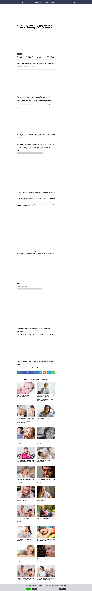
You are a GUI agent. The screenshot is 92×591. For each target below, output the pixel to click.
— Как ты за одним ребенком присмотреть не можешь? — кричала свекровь (25, 520)
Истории (61, 2)
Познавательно (45, 2)
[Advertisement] (46, 12)
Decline (34, 588)
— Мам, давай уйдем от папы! (43, 418)
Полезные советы (54, 2)
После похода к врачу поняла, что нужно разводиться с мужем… (25, 500)
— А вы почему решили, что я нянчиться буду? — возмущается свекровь (25, 579)
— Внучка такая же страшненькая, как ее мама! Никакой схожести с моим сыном (25, 461)
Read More (28, 586)
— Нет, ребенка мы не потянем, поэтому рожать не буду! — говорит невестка (25, 480)
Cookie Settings (62, 588)
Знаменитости (38, 2)
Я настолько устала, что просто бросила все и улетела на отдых (46, 540)
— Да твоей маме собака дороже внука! (46, 518)
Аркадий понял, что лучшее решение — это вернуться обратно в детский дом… (45, 441)
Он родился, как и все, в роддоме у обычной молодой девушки (24, 396)
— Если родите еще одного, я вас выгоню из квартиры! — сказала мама (46, 579)
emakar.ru (20, 2)
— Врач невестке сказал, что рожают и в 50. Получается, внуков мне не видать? (46, 480)
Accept (29, 588)
